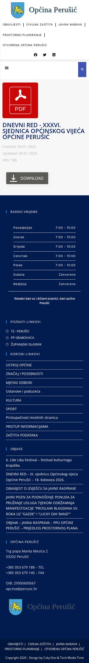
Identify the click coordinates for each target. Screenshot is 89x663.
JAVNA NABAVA (70, 24)
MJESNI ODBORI (19, 382)
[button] (35, 55)
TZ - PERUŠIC (20, 331)
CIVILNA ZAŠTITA (39, 24)
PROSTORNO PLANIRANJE (22, 35)
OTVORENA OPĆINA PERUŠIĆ (25, 45)
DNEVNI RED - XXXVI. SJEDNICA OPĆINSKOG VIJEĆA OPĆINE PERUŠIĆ (43, 131)
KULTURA (13, 400)
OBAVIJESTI (12, 24)
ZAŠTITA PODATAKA (22, 435)
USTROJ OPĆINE (19, 365)
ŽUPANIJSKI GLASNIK (26, 344)
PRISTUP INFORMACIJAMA (27, 426)
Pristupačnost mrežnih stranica (32, 417)
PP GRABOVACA (22, 337)
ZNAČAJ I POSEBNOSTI (24, 373)
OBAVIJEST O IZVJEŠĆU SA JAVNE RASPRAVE (41, 488)
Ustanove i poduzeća (23, 391)
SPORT (11, 408)
